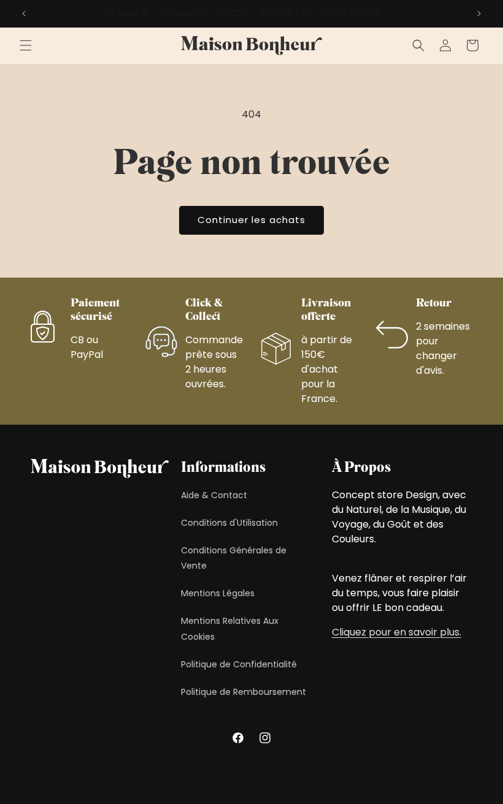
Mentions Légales (218, 593)
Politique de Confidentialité (239, 664)
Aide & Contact (214, 495)
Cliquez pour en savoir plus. (396, 632)
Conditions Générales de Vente (233, 558)
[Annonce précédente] (23, 13)
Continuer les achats (251, 219)
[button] (25, 45)
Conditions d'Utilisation (229, 523)
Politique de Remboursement (243, 692)
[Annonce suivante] (479, 13)
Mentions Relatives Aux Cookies (229, 628)
